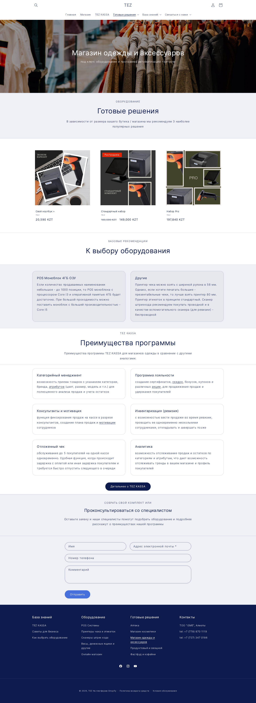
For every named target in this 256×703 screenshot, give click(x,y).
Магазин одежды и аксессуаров (142, 639)
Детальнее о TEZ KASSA (128, 486)
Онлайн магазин (91, 654)
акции (156, 386)
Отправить (77, 594)
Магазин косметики (143, 631)
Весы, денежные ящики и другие (97, 645)
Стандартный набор (113, 211)
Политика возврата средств (134, 691)
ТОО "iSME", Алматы (193, 625)
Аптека (134, 625)
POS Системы (90, 625)
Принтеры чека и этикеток (98, 631)
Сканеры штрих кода (94, 637)
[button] (36, 5)
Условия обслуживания (165, 691)
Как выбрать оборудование (49, 637)
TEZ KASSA (39, 625)
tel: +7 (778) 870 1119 (193, 631)
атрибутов (56, 386)
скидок (177, 382)
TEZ (90, 691)
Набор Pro (173, 211)
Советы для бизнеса (45, 631)
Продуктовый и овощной (146, 647)
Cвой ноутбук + (45, 211)
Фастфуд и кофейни (143, 654)
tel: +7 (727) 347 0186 (193, 637)
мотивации (107, 422)
